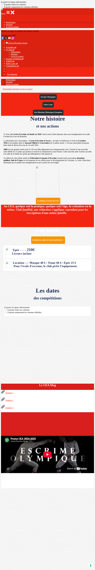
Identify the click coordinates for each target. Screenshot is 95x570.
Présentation (10, 22)
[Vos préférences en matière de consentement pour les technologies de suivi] (90, 565)
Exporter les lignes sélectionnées (13, 2)
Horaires (9, 25)
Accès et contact (12, 27)
